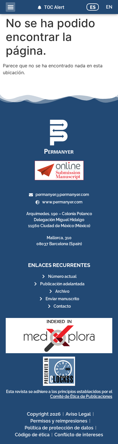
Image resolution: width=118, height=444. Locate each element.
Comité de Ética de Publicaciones (81, 396)
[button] (10, 7)
